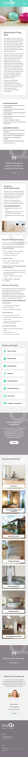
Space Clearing (10, 396)
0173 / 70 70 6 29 (16, 709)
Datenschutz (5, 748)
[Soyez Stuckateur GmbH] (13, 577)
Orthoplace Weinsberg (13, 561)
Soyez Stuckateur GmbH (14, 586)
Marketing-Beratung (11, 366)
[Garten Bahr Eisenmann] (13, 526)
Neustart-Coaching (11, 351)
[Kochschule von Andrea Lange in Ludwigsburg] (13, 501)
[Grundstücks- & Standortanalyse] (5, 403)
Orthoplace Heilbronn (13, 611)
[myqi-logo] (11, 3)
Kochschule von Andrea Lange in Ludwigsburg (14, 510)
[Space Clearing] (5, 396)
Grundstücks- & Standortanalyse (14, 403)
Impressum (4, 750)
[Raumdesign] (5, 373)
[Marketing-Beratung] (5, 366)
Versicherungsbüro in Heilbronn (14, 636)
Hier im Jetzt (13, 486)
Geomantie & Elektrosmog (13, 388)
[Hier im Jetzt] (13, 476)
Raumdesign (10, 373)
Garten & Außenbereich (12, 381)
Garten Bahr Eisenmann (13, 536)
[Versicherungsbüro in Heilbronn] (13, 627)
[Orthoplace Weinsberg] (13, 552)
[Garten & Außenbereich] (5, 381)
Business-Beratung (11, 358)
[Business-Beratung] (5, 359)
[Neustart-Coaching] (5, 351)
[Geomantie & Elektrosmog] (5, 388)
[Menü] (24, 5)
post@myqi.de (15, 706)
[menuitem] (24, 5)
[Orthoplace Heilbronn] (13, 602)
